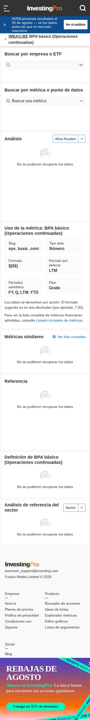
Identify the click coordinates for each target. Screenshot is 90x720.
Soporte (11, 627)
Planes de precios (19, 609)
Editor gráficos (56, 621)
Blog (8, 654)
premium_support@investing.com (31, 571)
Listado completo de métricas (59, 320)
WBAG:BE (18, 36)
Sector (71, 508)
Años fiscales (65, 139)
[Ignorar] (5, 24)
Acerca (10, 603)
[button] (48, 25)
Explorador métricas (61, 615)
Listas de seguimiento (62, 627)
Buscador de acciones (62, 603)
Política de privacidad (22, 615)
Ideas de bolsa (56, 609)
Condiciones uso (18, 621)
